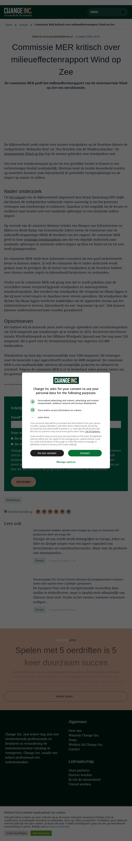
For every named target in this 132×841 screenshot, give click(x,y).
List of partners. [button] (92, 431)
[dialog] (66, 420)
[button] (66, 417)
